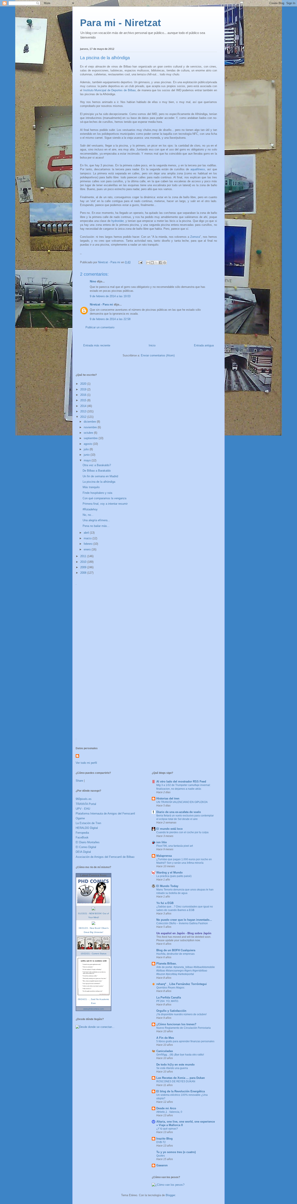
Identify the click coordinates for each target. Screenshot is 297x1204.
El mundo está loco (169, 828)
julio (87, 449)
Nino (93, 281)
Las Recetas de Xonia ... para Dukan (180, 1077)
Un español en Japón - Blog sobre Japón (183, 933)
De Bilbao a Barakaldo (97, 470)
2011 (83, 556)
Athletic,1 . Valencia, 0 (169, 1111)
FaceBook (82, 837)
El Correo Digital (86, 847)
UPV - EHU (83, 808)
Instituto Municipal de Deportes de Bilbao (109, 90)
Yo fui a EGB (165, 903)
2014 (83, 406)
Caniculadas (164, 1051)
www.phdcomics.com (93, 1009)
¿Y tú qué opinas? (167, 1128)
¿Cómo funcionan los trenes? (176, 1024)
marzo (88, 538)
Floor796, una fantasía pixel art (174, 845)
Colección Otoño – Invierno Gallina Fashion (182, 923)
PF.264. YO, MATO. (167, 1001)
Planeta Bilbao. (166, 963)
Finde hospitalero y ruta (97, 492)
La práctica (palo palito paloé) (174, 876)
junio (87, 454)
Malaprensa (164, 855)
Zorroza (195, 236)
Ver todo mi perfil (86, 762)
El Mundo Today (167, 886)
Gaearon (162, 1165)
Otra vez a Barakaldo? (97, 465)
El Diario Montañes (88, 842)
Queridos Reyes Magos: (170, 987)
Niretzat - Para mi (101, 304)
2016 (83, 394)
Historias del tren (167, 798)
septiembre (91, 438)
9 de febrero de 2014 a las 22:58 (110, 319)
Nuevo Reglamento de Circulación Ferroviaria (183, 1027)
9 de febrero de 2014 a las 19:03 (110, 296)
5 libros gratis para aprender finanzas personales (185, 1041)
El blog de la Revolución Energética (180, 1091)
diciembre (90, 421)
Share (79, 780)
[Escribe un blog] (152, 262)
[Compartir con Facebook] (160, 262)
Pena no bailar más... (96, 526)
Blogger (170, 1195)
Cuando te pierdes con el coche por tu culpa (182, 832)
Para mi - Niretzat (120, 22)
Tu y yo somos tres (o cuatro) (176, 1152)
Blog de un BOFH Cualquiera (175, 950)
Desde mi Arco (166, 1108)
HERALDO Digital (87, 828)
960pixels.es (84, 799)
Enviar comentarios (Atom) (158, 355)
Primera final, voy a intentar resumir (105, 503)
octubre (89, 432)
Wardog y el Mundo (169, 872)
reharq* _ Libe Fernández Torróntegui (181, 984)
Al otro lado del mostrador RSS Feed (181, 781)
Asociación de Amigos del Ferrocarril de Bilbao (105, 856)
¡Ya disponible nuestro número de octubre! (181, 1014)
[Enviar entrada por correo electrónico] (140, 262)
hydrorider (117, 221)
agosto (88, 443)
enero (88, 549)
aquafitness (197, 169)
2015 (83, 400)
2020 (83, 383)
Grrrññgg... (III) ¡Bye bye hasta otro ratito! (180, 1054)
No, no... (88, 514)
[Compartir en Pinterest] (164, 262)
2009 (83, 567)
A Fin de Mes (165, 1037)
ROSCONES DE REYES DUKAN (175, 1081)
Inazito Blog (164, 1138)
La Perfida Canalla (168, 997)
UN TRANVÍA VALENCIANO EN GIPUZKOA (182, 802)
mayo (88, 460)
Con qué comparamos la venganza (104, 498)
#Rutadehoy (90, 509)
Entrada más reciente (96, 345)
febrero (88, 543)
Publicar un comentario (99, 327)
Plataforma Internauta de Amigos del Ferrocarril (105, 813)
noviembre (91, 427)
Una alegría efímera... (96, 520)
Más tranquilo (91, 487)
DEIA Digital (83, 851)
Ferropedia (82, 832)
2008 (83, 572)
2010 (83, 561)
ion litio (161, 842)
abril (87, 532)
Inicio (152, 345)
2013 (83, 411)
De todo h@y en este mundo (175, 1064)
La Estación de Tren (88, 823)
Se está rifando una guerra (172, 1068)
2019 (83, 389)
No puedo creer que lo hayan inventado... (184, 919)
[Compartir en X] (156, 262)
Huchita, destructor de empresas (175, 953)
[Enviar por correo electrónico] (148, 262)
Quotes (160, 1155)
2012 (83, 416)
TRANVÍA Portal (86, 804)
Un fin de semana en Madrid (100, 476)
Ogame (80, 818)
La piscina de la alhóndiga (99, 481)
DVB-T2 (161, 1142)
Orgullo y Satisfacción (171, 1010)
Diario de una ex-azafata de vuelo (178, 812)
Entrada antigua (204, 345)
